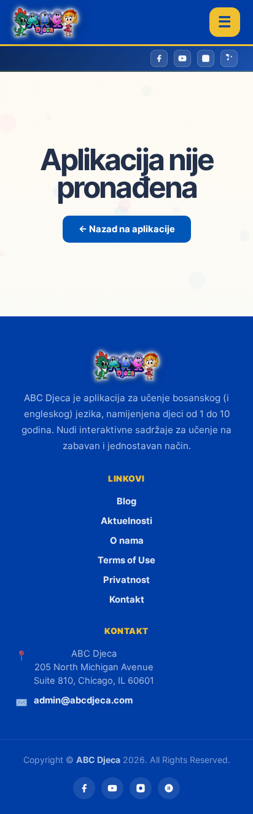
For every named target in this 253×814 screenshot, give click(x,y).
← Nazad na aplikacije (127, 229)
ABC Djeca (98, 759)
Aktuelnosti (126, 520)
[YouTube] (112, 788)
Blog (126, 501)
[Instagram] (141, 788)
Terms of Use (126, 560)
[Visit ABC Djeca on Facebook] (159, 58)
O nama (127, 540)
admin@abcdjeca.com (83, 700)
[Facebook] (84, 788)
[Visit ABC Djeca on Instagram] (205, 58)
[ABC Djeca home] (45, 22)
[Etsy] (169, 788)
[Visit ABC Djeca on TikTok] (229, 58)
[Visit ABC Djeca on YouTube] (182, 58)
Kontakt (126, 599)
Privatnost (126, 579)
